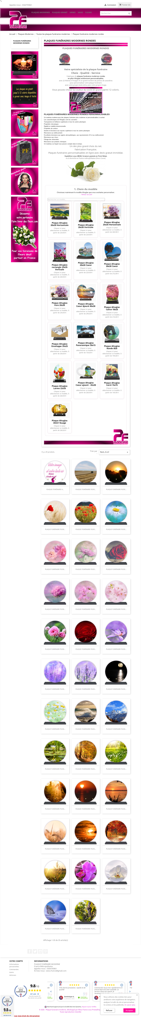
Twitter (35, 951)
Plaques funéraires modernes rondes (22, 42)
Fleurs (88, 12)
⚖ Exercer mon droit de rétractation (24, 1016)
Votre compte (16, 961)
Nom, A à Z (114, 452)
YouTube (40, 951)
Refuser (109, 1010)
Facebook (29, 951)
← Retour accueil (86, 194)
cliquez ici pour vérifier (89, 1007)
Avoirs (11, 972)
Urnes (73, 12)
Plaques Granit (59, 12)
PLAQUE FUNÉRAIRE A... (55, 489)
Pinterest (45, 951)
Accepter (129, 1010)
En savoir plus (130, 1005)
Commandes (14, 969)
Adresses (12, 975)
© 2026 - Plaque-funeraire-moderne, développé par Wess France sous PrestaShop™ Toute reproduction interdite (70, 1011)
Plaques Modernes (40, 12)
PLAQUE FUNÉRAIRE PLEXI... (86, 489)
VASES (80, 12)
